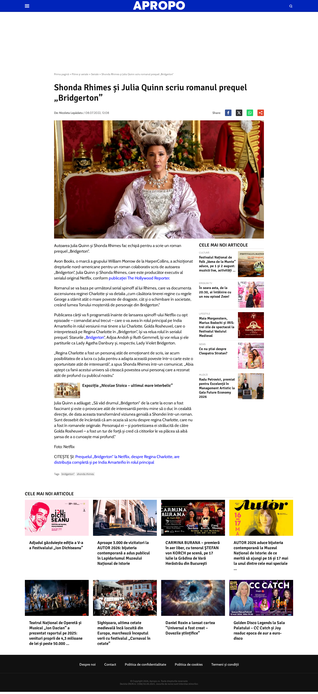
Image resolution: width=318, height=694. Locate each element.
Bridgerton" (68, 474)
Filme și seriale (80, 74)
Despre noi (87, 664)
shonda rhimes (85, 474)
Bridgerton (95, 337)
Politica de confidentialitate (145, 664)
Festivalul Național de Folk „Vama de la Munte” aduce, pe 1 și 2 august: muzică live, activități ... (217, 264)
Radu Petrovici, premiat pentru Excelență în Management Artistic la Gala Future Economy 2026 (217, 388)
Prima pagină (61, 74)
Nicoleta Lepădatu (71, 113)
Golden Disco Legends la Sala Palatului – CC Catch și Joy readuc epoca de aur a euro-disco (259, 630)
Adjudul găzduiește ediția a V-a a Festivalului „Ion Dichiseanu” (56, 545)
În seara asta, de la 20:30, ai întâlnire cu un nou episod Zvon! (215, 292)
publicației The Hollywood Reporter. (139, 278)
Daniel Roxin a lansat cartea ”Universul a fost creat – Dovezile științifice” (190, 628)
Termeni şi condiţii (225, 664)
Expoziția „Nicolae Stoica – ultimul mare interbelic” (127, 385)
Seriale (95, 74)
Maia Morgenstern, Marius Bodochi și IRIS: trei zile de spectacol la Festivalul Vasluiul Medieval (216, 327)
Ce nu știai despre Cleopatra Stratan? (213, 351)
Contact (110, 664)
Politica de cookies (189, 664)
